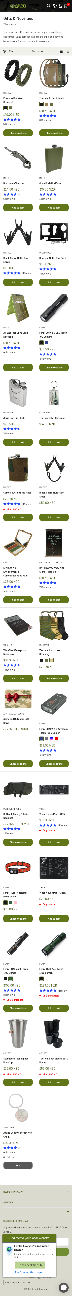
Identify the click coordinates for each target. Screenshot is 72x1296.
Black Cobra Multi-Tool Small (51, 494)
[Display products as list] (67, 51)
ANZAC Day (8, 1127)
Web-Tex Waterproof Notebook (14, 652)
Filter (11, 51)
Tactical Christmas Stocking (49, 652)
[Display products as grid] (61, 51)
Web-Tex (7, 645)
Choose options (18, 132)
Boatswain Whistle (13, 183)
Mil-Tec (7, 92)
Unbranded (45, 252)
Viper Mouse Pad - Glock (52, 892)
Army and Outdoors (13, 713)
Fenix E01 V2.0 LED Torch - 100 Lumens (53, 334)
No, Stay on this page (28, 1272)
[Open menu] (5, 6)
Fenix (42, 327)
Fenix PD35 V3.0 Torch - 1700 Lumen (16, 970)
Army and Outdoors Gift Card (16, 720)
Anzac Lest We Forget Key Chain (17, 1134)
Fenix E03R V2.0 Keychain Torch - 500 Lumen (53, 730)
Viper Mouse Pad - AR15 (52, 813)
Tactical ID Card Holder (52, 97)
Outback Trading (12, 808)
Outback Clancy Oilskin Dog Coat (15, 815)
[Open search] (49, 6)
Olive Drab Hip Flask (50, 183)
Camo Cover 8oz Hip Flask (17, 492)
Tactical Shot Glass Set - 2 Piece (53, 1060)
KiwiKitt (7, 562)
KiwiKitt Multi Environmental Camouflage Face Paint (15, 571)
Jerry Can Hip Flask (14, 417)
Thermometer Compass (52, 417)
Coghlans (44, 412)
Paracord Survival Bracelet (13, 99)
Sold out (18, 1165)
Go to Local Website (30, 1265)
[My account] (60, 6)
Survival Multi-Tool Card (52, 258)
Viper (42, 808)
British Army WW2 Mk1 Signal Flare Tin (51, 569)
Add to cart (18, 207)
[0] (66, 5)
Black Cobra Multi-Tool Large (15, 260)
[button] (64, 1288)
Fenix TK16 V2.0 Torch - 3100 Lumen (52, 970)
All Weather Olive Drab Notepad (15, 334)
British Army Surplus (50, 562)
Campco (7, 1053)
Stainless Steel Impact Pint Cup (15, 1060)
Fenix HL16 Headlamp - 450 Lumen (15, 894)
